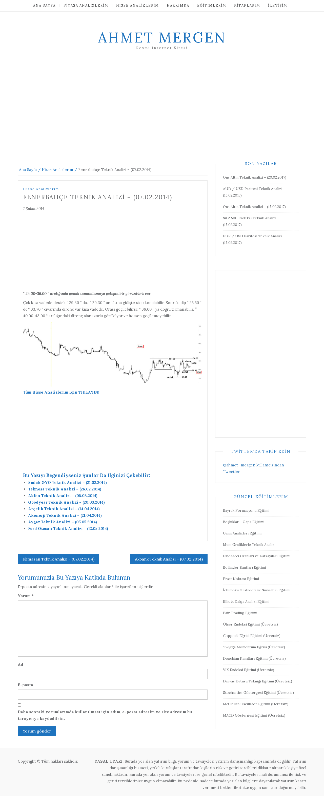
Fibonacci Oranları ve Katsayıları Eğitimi (256, 556)
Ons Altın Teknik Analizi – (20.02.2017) (254, 177)
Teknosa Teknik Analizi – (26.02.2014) (64, 489)
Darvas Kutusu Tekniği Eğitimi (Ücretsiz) (257, 681)
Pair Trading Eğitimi (240, 613)
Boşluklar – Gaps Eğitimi (243, 522)
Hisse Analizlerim (137, 5)
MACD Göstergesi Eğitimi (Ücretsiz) (254, 715)
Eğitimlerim (211, 5)
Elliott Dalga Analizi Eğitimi (246, 601)
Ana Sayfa (44, 5)
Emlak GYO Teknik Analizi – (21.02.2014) (67, 482)
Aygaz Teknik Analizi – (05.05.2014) (62, 522)
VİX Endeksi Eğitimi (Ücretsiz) (248, 670)
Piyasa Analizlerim (86, 5)
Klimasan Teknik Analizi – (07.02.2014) (58, 559)
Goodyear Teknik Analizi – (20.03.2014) (66, 502)
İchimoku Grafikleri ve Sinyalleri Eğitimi (256, 590)
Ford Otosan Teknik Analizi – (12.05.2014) (68, 528)
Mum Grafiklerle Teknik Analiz (248, 544)
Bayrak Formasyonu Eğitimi (246, 510)
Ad (20, 664)
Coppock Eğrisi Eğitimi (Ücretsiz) (251, 635)
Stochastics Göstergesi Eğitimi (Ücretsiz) (258, 692)
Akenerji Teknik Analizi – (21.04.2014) (65, 515)
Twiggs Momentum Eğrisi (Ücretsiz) (254, 647)
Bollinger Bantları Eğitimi (244, 567)
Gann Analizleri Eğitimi (242, 533)
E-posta (25, 684)
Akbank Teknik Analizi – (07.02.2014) (169, 559)
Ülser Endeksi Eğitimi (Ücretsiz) (250, 624)
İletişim (277, 5)
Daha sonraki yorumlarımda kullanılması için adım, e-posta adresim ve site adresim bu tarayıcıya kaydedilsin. (105, 715)
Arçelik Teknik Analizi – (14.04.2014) (64, 508)
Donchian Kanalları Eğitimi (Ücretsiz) (254, 658)
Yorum (26, 595)
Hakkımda (178, 5)
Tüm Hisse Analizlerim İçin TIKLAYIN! (61, 392)
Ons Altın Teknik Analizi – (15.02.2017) (254, 206)
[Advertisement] (162, 113)
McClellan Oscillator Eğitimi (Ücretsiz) (255, 704)
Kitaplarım (247, 5)
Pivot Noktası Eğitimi (241, 578)
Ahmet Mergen (162, 37)
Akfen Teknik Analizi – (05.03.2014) (62, 495)
